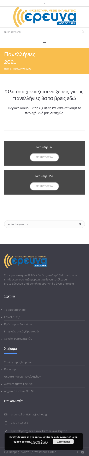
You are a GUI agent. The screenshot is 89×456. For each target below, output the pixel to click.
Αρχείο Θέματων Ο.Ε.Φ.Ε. (20, 391)
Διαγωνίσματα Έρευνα (18, 384)
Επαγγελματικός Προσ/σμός (21, 331)
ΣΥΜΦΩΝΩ (63, 441)
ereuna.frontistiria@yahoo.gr (29, 414)
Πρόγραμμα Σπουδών (18, 324)
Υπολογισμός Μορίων (17, 362)
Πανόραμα (10, 369)
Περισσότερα (39, 441)
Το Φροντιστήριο (15, 310)
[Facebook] (77, 452)
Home (7, 68)
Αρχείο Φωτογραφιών (18, 338)
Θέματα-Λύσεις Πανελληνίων (22, 376)
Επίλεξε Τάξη (12, 317)
